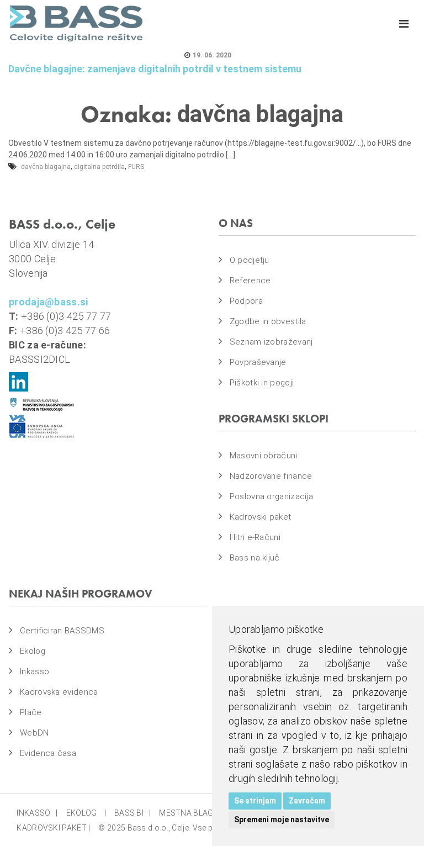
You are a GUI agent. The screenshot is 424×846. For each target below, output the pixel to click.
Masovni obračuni (264, 456)
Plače (31, 712)
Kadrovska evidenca (59, 692)
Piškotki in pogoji (262, 383)
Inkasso (34, 671)
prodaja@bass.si (48, 302)
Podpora (246, 301)
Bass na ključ (255, 558)
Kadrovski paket (261, 517)
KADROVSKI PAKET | (53, 827)
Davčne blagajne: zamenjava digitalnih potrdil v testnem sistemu (154, 69)
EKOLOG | (86, 812)
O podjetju (249, 260)
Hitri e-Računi (255, 537)
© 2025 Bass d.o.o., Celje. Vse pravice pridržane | (186, 827)
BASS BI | (132, 812)
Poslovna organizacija (271, 496)
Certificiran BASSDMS (62, 631)
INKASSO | (37, 812)
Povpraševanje (258, 362)
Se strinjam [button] (255, 800)
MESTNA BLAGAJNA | (200, 812)
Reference (250, 280)
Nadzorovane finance (271, 476)
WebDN (34, 733)
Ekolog (32, 651)
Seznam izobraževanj (271, 342)
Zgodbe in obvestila (268, 321)
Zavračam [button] (307, 800)
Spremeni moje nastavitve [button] (281, 819)
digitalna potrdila (99, 167)
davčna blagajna (46, 167)
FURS (136, 167)
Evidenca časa (48, 753)
